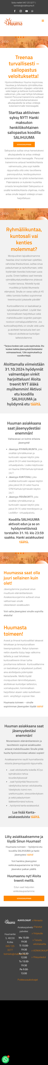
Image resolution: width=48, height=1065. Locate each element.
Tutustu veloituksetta (38, 942)
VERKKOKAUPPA (38, 950)
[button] (5, 1059)
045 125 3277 (29, 2)
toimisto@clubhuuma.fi (24, 5)
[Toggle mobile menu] (43, 20)
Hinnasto (38, 920)
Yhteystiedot (38, 957)
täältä (35, 404)
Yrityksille (38, 933)
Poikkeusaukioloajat (28, 979)
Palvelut (38, 926)
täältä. (35, 816)
